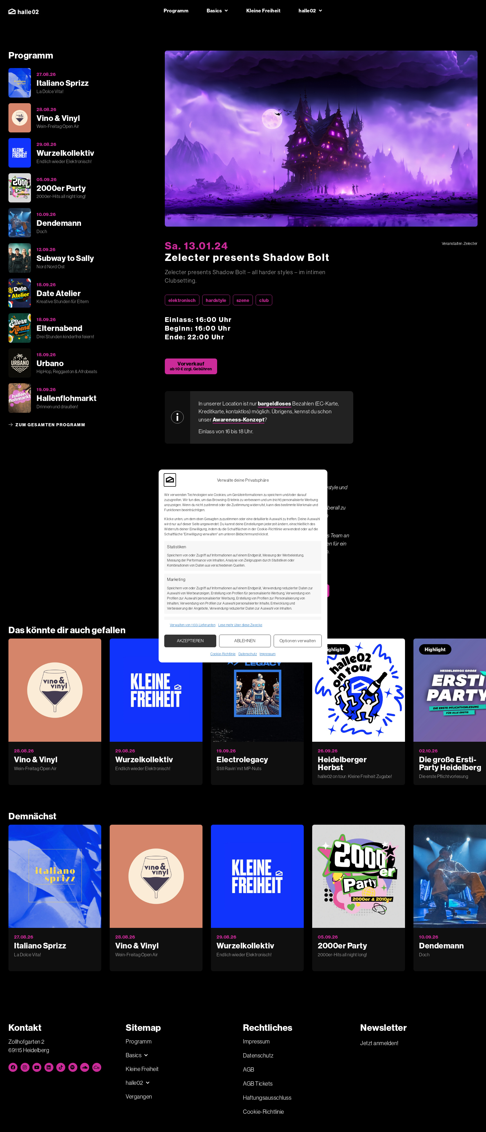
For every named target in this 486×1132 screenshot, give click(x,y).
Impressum (268, 654)
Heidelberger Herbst (342, 763)
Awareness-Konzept (239, 419)
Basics (214, 10)
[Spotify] (72, 1067)
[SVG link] (23, 11)
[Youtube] (36, 1067)
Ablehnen (244, 640)
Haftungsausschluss (267, 1097)
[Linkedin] (48, 1067)
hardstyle (216, 300)
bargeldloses (274, 403)
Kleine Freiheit (263, 10)
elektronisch (182, 300)
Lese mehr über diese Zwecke (240, 625)
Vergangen (139, 1096)
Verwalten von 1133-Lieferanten (192, 625)
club (264, 300)
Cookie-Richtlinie (223, 654)
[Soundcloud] (84, 1067)
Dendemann (441, 945)
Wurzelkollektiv (144, 759)
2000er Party (342, 945)
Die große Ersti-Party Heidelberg (450, 763)
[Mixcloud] (96, 1067)
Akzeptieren (190, 640)
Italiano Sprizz (40, 945)
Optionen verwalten (298, 640)
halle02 (307, 10)
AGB (248, 1069)
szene (243, 300)
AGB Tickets (258, 1083)
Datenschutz (247, 654)
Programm (176, 10)
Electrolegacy (242, 759)
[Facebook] (12, 1067)
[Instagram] (25, 1067)
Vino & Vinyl (35, 759)
